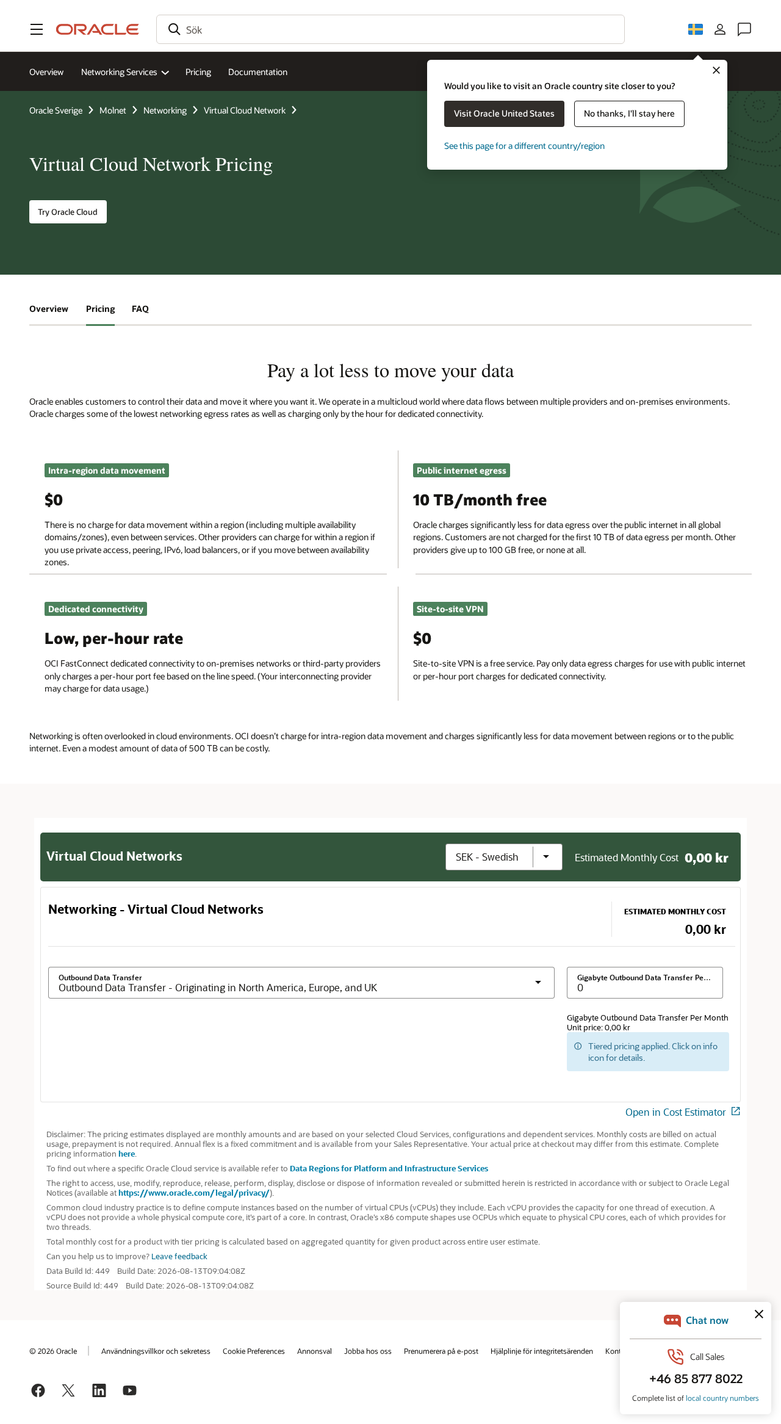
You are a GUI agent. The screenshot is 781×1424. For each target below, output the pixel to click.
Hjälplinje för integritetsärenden (542, 1351)
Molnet (112, 110)
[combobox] (390, 29)
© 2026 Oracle (53, 1351)
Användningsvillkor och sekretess (156, 1351)
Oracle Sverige (55, 110)
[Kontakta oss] (744, 29)
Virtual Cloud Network (245, 110)
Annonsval (314, 1351)
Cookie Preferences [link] (254, 1351)
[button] (36, 29)
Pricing (198, 72)
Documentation (257, 72)
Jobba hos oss (368, 1351)
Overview (46, 72)
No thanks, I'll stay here (629, 113)
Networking (165, 110)
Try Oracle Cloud (68, 212)
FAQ (140, 308)
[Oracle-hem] (98, 29)
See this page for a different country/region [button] (524, 145)
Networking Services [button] (119, 72)
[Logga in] (720, 29)
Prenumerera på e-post (441, 1351)
